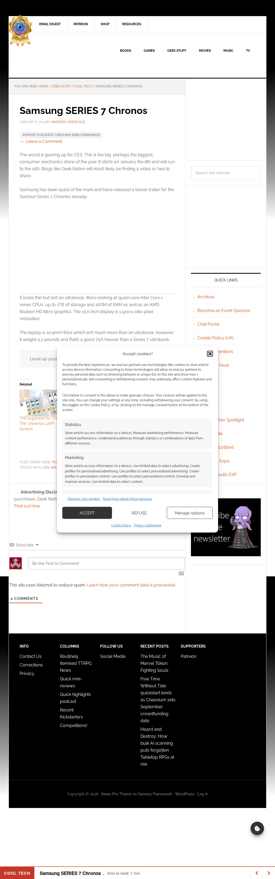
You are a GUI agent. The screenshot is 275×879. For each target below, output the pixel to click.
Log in (202, 794)
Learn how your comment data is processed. (131, 585)
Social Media (112, 656)
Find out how (27, 506)
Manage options (190, 512)
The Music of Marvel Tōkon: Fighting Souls (154, 663)
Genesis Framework (155, 794)
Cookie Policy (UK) (215, 337)
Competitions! (73, 725)
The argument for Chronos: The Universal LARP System (43, 423)
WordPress (184, 794)
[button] (210, 353)
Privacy (27, 673)
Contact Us (31, 656)
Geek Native (54, 55)
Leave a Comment (44, 141)
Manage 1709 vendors (84, 498)
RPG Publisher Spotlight (220, 419)
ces (46, 467)
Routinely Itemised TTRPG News (76, 663)
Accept (87, 512)
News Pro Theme (116, 794)
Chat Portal (208, 324)
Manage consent (257, 828)
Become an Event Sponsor (224, 310)
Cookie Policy (121, 525)
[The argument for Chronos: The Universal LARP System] (43, 403)
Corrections (31, 664)
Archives (206, 296)
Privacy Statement (147, 525)
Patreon (188, 656)
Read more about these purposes (127, 498)
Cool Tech (51, 462)
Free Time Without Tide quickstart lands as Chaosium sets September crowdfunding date (157, 699)
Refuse (139, 512)
